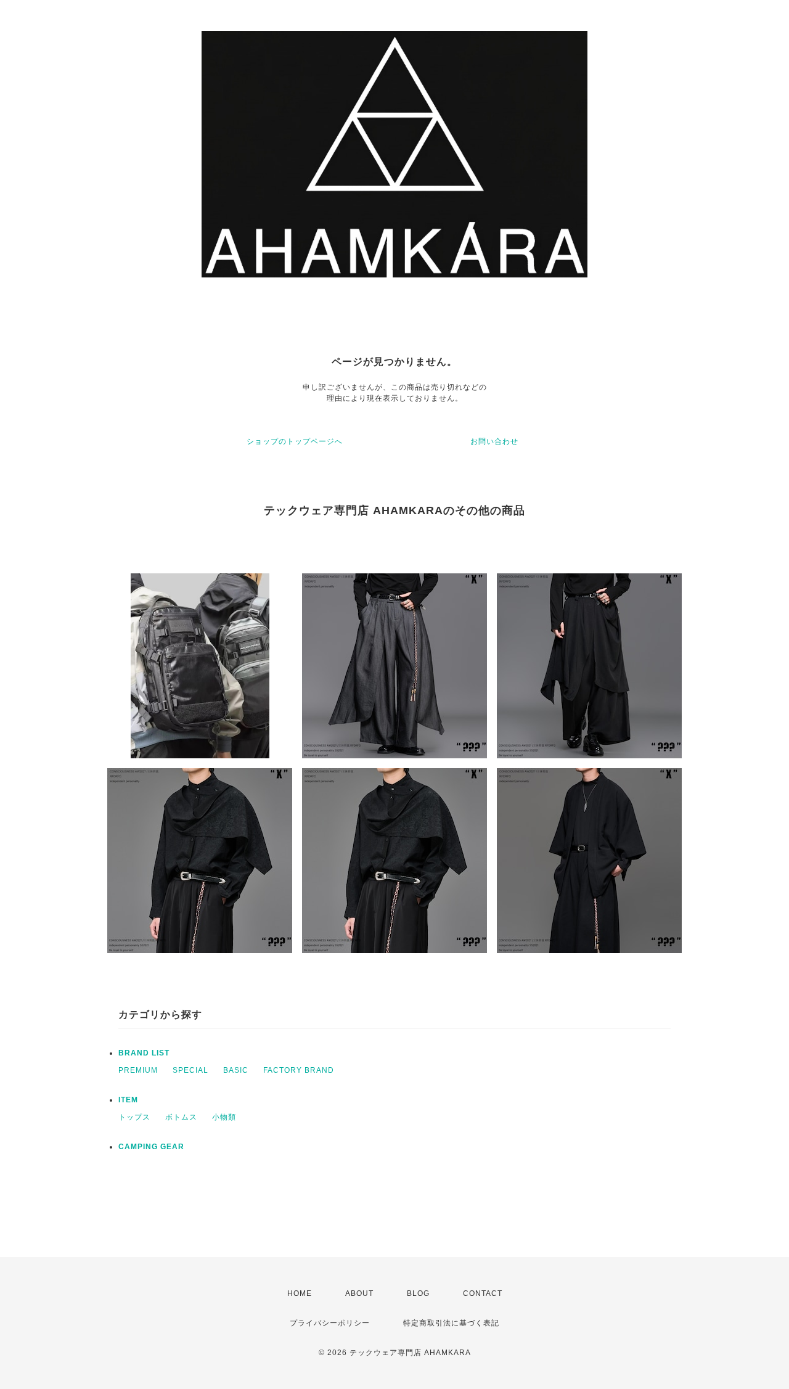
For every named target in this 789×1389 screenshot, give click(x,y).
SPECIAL (190, 1070)
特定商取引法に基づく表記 (451, 1323)
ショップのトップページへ (295, 441)
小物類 (224, 1117)
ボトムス (181, 1117)
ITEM (128, 1100)
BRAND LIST (144, 1053)
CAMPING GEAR (151, 1146)
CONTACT (482, 1293)
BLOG (418, 1293)
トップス (134, 1117)
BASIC (235, 1070)
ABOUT (359, 1293)
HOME (299, 1293)
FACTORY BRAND (298, 1070)
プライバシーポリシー (330, 1323)
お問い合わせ (494, 441)
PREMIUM (138, 1070)
